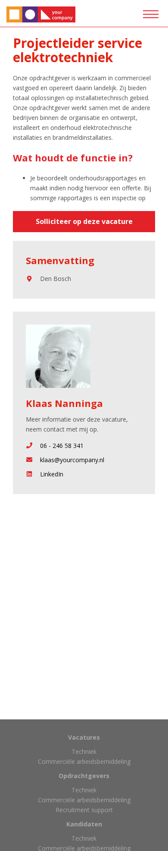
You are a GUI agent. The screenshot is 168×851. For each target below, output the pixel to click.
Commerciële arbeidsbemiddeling (84, 761)
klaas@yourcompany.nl (72, 460)
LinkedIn (51, 474)
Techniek (84, 751)
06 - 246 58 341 (62, 445)
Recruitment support (84, 810)
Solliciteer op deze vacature (84, 221)
